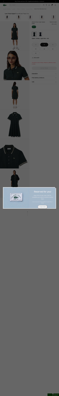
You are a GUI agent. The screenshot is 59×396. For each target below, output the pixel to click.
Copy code (42, 206)
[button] (56, 187)
